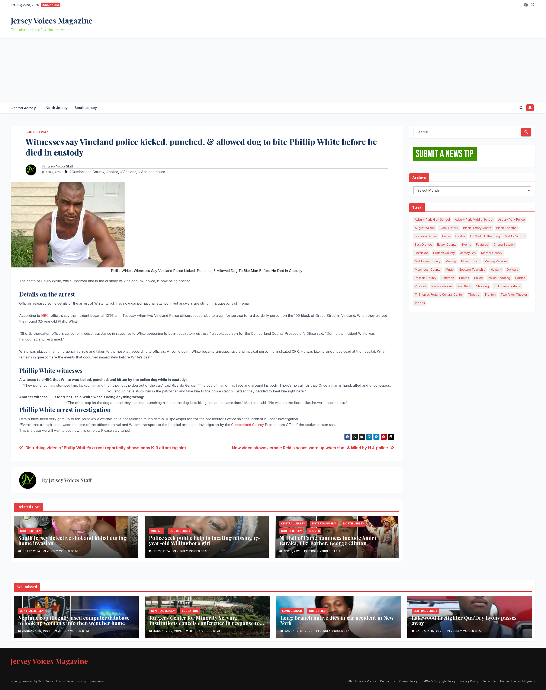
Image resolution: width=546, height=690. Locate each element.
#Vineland (128, 172)
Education (190, 610)
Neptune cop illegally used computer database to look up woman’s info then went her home (73, 620)
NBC (45, 315)
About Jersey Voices (362, 681)
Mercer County (491, 253)
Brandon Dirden (426, 236)
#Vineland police (151, 172)
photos (464, 278)
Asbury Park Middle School (474, 219)
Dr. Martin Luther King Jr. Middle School (497, 236)
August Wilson (425, 228)
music (450, 269)
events (466, 244)
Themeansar (95, 681)
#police (112, 172)
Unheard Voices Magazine (517, 681)
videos (420, 303)
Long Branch (292, 610)
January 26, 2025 (37, 631)
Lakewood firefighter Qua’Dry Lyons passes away (464, 620)
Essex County (446, 244)
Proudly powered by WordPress (32, 681)
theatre (473, 294)
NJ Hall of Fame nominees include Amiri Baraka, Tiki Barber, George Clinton (327, 540)
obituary (512, 269)
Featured (482, 244)
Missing (157, 531)
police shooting (499, 278)
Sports (314, 531)
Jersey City (468, 253)
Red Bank (464, 286)
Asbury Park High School (432, 219)
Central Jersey (24, 108)
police (478, 278)
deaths (460, 236)
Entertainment (324, 523)
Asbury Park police (511, 219)
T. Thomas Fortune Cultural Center (439, 294)
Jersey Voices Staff (59, 166)
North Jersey (57, 108)
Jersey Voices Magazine (52, 20)
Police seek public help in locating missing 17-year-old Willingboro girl (204, 540)
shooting (482, 286)
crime (446, 236)
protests (420, 286)
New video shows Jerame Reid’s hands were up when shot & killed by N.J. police (310, 447)
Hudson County (444, 253)
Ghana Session (504, 244)
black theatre (506, 228)
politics (520, 278)
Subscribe (489, 681)
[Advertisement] (273, 70)
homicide (421, 253)
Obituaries (317, 610)
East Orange (423, 244)
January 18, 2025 (299, 631)
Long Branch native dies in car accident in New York (337, 620)
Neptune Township (472, 269)
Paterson (447, 278)
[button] (521, 108)
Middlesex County (427, 261)
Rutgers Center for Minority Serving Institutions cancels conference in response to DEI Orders (204, 623)
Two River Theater (514, 294)
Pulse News (74, 681)
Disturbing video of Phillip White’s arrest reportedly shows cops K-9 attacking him (105, 447)
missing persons (496, 261)
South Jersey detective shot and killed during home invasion (72, 540)
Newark (496, 269)
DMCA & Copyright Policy (438, 681)
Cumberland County (247, 425)
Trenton (490, 294)
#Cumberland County (87, 172)
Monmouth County (427, 269)
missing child (470, 261)
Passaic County (425, 278)
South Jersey (86, 108)
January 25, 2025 (168, 631)
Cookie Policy (408, 681)
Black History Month (477, 228)
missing (451, 261)
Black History (449, 228)
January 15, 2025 (430, 631)
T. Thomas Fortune (507, 286)
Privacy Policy (469, 681)
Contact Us (387, 681)
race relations (441, 286)
